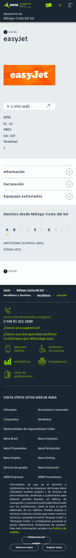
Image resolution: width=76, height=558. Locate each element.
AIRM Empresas (13, 477)
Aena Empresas (48, 438)
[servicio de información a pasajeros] (38, 311)
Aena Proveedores (15, 448)
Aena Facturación (49, 448)
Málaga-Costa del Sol (30, 290)
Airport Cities (46, 429)
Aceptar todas (54, 547)
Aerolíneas (44, 295)
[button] (70, 5)
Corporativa (11, 419)
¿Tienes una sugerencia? (22, 328)
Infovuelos (10, 409)
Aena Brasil (11, 438)
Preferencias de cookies (36, 540)
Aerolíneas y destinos (17, 295)
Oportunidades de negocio (21, 429)
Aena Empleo (12, 458)
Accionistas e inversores (53, 409)
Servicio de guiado (15, 467)
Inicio (7, 290)
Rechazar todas (24, 547)
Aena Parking (46, 458)
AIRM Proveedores (49, 477)
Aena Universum (48, 467)
